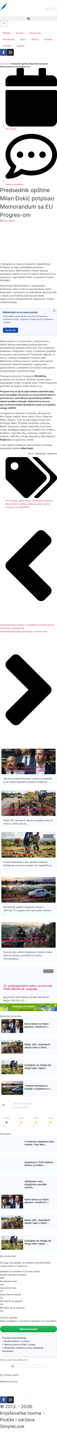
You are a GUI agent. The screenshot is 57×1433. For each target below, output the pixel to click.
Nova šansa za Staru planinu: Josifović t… (37, 1025)
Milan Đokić (25, 500)
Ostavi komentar (29, 1329)
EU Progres (11, 500)
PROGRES (24, 507)
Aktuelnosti (9, 39)
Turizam (7, 45)
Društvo (20, 33)
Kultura (35, 39)
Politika (7, 33)
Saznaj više (10, 330)
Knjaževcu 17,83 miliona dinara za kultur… (38, 1164)
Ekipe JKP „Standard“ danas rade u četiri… (37, 1046)
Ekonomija (35, 33)
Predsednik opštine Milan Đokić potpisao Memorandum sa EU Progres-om (29, 504)
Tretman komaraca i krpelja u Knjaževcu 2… (38, 1087)
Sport (23, 39)
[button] (28, 18)
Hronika (48, 39)
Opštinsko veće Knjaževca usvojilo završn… (35, 1184)
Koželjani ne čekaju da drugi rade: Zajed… (37, 1067)
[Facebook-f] (3, 52)
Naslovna (4, 64)
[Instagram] (10, 52)
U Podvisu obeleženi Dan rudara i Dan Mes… (39, 1143)
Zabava (20, 45)
